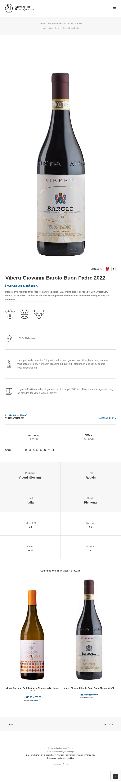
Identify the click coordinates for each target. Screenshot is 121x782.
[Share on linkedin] (37, 450)
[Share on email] (52, 450)
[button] (114, 8)
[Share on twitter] (26, 450)
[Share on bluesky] (45, 450)
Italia (30, 502)
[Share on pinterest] (33, 450)
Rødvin (91, 477)
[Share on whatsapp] (41, 450)
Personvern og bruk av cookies (60, 758)
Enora (65, 764)
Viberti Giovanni (30, 477)
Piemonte (90, 502)
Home (44, 28)
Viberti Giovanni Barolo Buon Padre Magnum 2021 (89, 688)
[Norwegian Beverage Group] (21, 8)
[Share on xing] (49, 450)
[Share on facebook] (22, 450)
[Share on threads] (29, 450)
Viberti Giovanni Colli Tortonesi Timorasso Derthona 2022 (32, 689)
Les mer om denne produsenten (21, 285)
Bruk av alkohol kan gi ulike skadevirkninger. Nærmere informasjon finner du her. (60, 755)
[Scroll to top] (115, 776)
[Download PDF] (107, 270)
